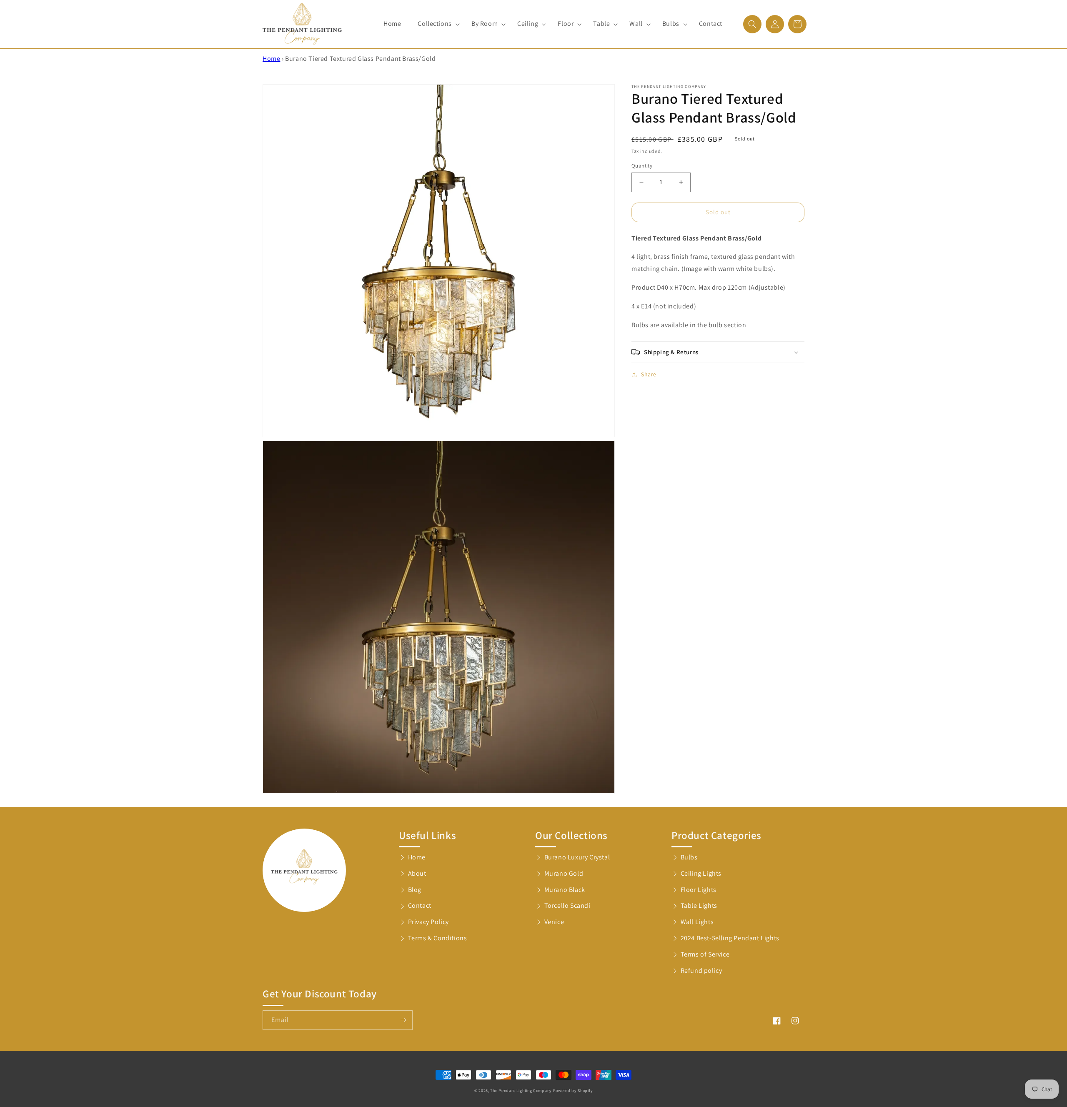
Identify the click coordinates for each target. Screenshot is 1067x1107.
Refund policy (701, 970)
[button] (436, 24)
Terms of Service (705, 954)
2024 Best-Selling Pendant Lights (730, 938)
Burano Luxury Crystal (577, 857)
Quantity (641, 165)
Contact (419, 905)
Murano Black (564, 889)
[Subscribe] (403, 1020)
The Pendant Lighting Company (521, 1090)
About (417, 873)
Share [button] (648, 374)
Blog (414, 889)
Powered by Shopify (573, 1090)
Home (271, 58)
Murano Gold (564, 873)
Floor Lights (698, 889)
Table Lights (699, 905)
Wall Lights (697, 921)
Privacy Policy (428, 921)
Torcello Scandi (567, 905)
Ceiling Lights (701, 873)
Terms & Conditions (437, 938)
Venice (554, 921)
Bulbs (689, 857)
